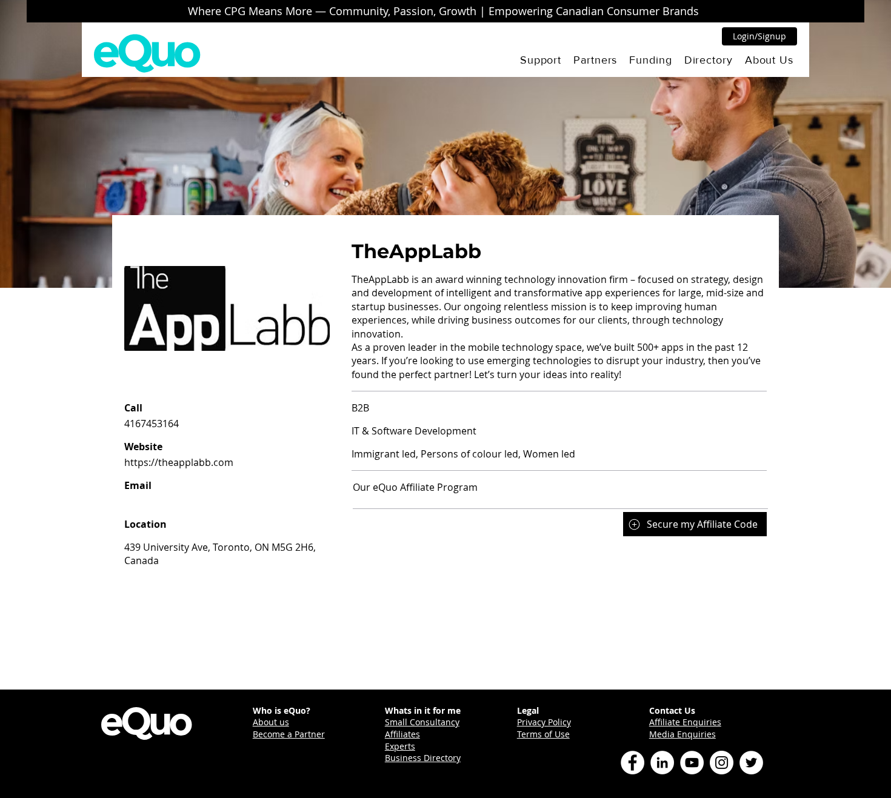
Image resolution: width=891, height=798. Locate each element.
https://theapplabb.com (178, 462)
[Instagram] (721, 762)
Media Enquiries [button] (682, 734)
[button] (540, 60)
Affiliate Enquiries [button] (685, 722)
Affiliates (402, 734)
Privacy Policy (544, 722)
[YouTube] (692, 762)
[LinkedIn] (662, 762)
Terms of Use (543, 734)
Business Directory (423, 757)
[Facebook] (632, 762)
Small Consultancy (422, 722)
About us (271, 722)
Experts (400, 746)
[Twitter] (751, 762)
